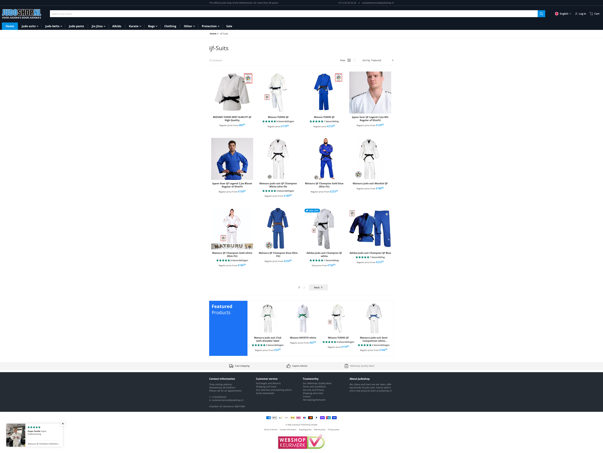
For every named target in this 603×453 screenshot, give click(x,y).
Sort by (366, 60)
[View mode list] (354, 60)
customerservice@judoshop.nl (378, 2)
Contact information (288, 429)
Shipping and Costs (266, 386)
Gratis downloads (265, 393)
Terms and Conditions (314, 386)
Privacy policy (333, 429)
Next (317, 287)
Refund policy (319, 429)
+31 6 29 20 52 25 (347, 2)
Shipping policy (305, 429)
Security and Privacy (313, 389)
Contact (307, 396)
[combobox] (297, 13)
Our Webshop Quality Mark (317, 383)
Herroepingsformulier (314, 399)
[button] (269, 121)
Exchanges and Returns (268, 383)
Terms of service (270, 429)
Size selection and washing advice (274, 389)
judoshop (296, 424)
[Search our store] (541, 13)
